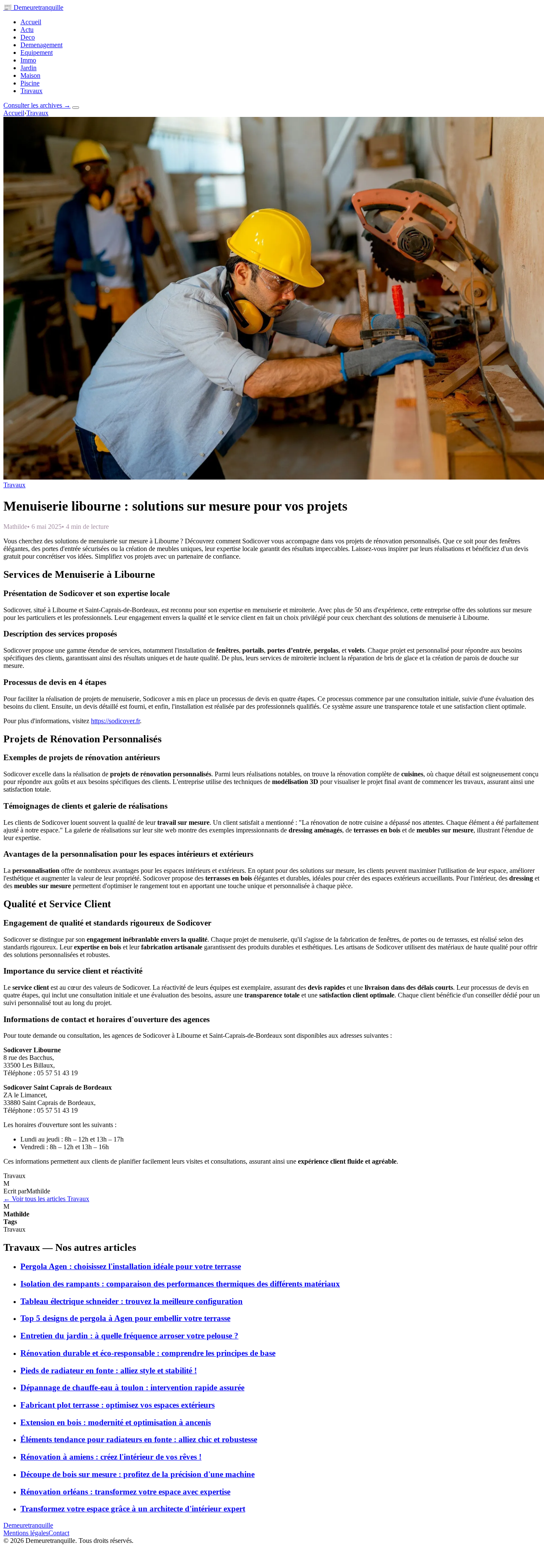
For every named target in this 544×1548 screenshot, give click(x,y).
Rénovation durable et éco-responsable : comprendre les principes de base (147, 1353)
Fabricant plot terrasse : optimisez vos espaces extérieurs (117, 1404)
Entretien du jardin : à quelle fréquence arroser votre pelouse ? (129, 1335)
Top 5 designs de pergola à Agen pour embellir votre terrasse (125, 1318)
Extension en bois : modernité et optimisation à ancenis (115, 1422)
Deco (27, 37)
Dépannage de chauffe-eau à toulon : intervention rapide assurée (132, 1387)
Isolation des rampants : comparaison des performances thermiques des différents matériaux (180, 1283)
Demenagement (41, 44)
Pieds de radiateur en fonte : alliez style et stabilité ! (108, 1370)
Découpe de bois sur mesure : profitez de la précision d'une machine (137, 1474)
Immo (28, 60)
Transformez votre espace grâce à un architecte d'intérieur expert (132, 1508)
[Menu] (75, 107)
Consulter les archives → (37, 105)
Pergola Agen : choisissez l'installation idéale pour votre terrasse (130, 1266)
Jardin (28, 67)
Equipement (36, 52)
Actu (27, 29)
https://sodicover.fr (115, 720)
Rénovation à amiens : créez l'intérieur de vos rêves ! (110, 1456)
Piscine (30, 83)
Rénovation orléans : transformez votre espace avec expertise (125, 1491)
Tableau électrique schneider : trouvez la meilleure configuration (131, 1301)
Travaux (31, 90)
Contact (58, 1533)
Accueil (30, 22)
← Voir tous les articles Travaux (46, 1198)
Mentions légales (25, 1533)
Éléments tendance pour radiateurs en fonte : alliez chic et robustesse (138, 1439)
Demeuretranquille (33, 7)
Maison (30, 75)
